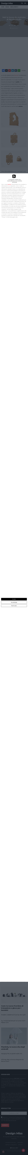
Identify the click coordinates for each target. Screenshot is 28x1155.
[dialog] (14, 577)
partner (9, 184)
